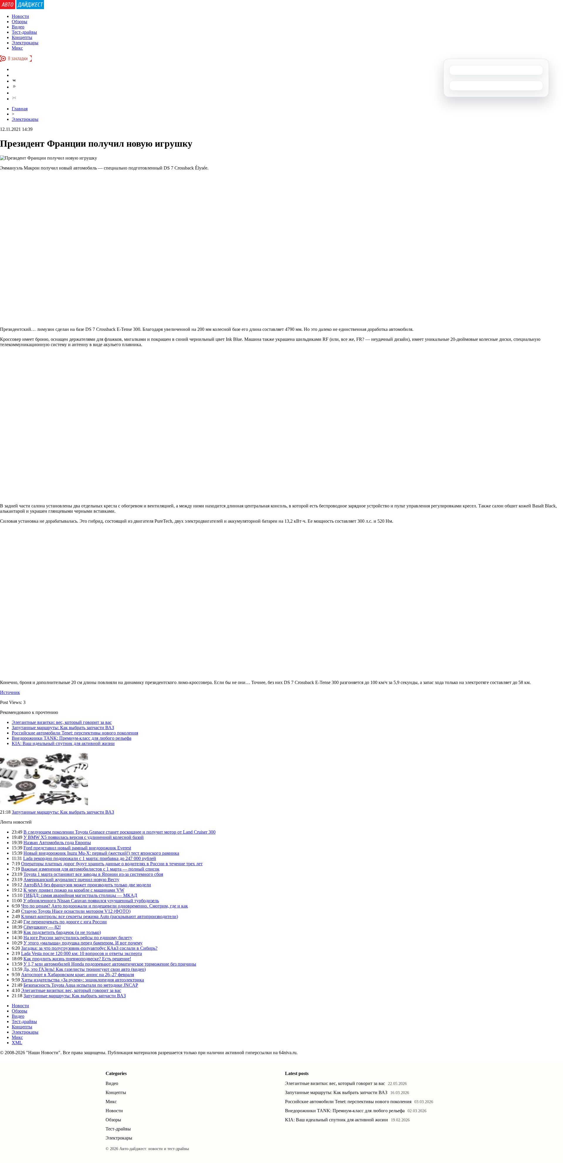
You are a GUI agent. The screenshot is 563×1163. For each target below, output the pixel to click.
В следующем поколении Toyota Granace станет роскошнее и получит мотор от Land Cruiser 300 (119, 831)
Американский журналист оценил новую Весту (71, 879)
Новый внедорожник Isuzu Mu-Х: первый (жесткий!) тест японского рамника (101, 853)
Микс (17, 47)
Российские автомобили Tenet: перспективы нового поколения (75, 732)
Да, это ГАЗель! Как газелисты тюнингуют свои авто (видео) (84, 969)
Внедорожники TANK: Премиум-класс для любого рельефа (71, 738)
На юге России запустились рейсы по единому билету (77, 937)
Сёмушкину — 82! (42, 927)
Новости (20, 16)
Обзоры (19, 21)
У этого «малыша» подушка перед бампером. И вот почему (83, 942)
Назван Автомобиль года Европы (57, 842)
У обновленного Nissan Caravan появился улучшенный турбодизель (91, 900)
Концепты (22, 37)
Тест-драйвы (24, 32)
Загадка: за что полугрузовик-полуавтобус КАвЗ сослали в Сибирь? (89, 948)
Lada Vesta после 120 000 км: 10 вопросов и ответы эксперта (81, 953)
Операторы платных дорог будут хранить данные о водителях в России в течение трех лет (112, 863)
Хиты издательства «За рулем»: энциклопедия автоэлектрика (82, 979)
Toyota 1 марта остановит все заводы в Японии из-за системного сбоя (93, 874)
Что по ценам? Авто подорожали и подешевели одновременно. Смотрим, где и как (104, 905)
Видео (18, 26)
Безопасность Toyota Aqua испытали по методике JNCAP (80, 985)
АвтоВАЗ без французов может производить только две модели (87, 884)
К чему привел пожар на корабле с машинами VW (73, 890)
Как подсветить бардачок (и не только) (62, 932)
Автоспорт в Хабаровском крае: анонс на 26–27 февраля (77, 974)
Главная (20, 108)
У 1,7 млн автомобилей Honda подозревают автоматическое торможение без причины (109, 963)
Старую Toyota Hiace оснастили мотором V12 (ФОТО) (75, 911)
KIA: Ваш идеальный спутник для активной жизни (63, 743)
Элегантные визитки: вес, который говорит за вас (62, 722)
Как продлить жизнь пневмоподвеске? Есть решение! (77, 958)
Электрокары (25, 42)
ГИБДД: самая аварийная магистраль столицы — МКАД (80, 895)
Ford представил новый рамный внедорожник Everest (77, 847)
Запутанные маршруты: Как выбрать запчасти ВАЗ (63, 727)
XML (17, 1042)
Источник (10, 692)
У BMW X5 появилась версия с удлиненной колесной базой (83, 837)
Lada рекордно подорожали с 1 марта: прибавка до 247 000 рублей (89, 858)
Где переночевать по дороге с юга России (65, 921)
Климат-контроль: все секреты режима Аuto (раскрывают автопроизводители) (99, 916)
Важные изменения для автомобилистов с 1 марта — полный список (90, 868)
